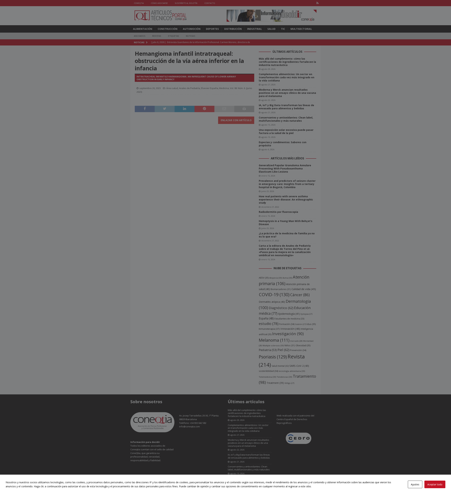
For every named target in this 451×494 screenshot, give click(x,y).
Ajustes (415, 484)
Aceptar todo (434, 484)
